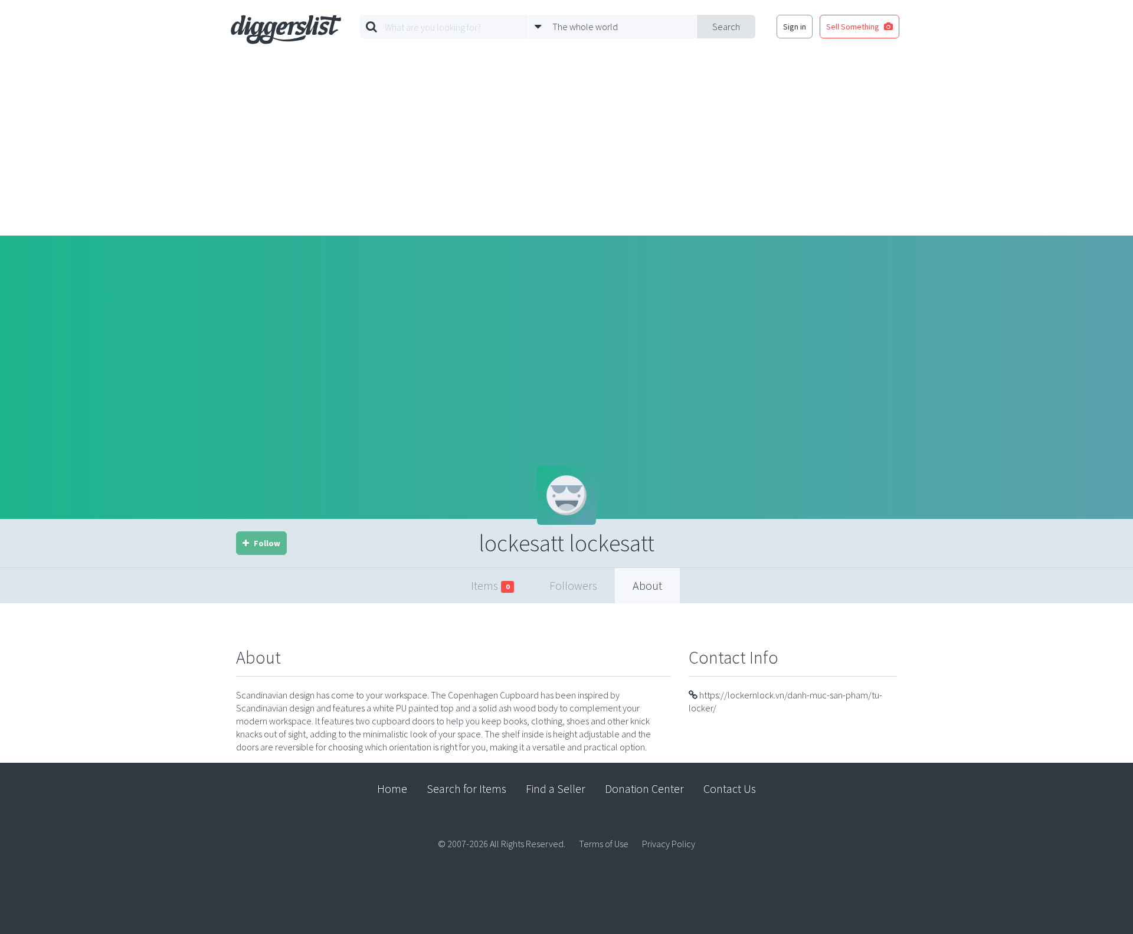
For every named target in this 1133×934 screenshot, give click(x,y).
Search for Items (466, 788)
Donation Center (644, 788)
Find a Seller (555, 788)
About (647, 585)
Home (392, 788)
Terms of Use (603, 844)
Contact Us (729, 788)
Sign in (794, 26)
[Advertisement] (566, 147)
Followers (573, 585)
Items (490, 585)
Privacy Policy (668, 844)
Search (726, 26)
